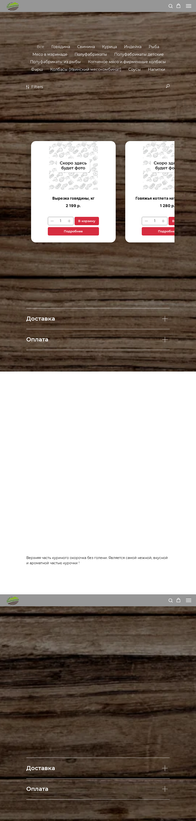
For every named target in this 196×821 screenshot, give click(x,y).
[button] (170, 6)
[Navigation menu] (188, 6)
